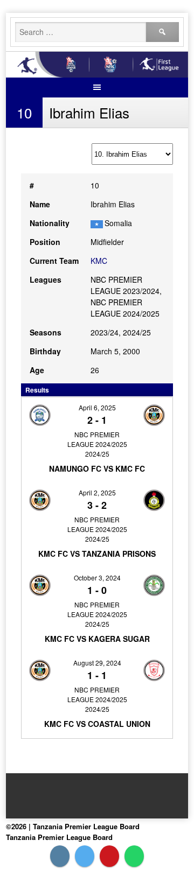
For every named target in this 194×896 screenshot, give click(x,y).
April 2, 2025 (97, 492)
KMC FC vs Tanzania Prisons (97, 553)
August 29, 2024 (97, 662)
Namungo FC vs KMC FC (97, 468)
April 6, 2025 (97, 407)
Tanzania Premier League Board (59, 837)
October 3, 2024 (97, 577)
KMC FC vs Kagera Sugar (97, 638)
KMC (99, 260)
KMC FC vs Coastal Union (97, 723)
